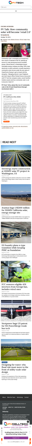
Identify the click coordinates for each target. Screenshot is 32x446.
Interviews (10, 26)
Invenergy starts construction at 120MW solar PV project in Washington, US (16, 171)
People (25, 39)
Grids (9, 39)
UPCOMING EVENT (7, 95)
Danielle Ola (5, 35)
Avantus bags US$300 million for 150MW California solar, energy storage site (16, 210)
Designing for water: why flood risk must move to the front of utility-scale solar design (15, 368)
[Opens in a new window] (5, 411)
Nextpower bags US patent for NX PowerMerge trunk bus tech (14, 326)
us (10, 127)
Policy (28, 39)
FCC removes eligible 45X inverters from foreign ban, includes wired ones (15, 287)
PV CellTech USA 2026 (12, 97)
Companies (4, 39)
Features (3, 26)
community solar (16, 126)
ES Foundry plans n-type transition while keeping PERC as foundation (13, 247)
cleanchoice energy (7, 126)
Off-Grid (21, 39)
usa (12, 127)
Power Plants (4, 41)
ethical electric (24, 126)
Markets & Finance (15, 39)
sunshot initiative (6, 127)
